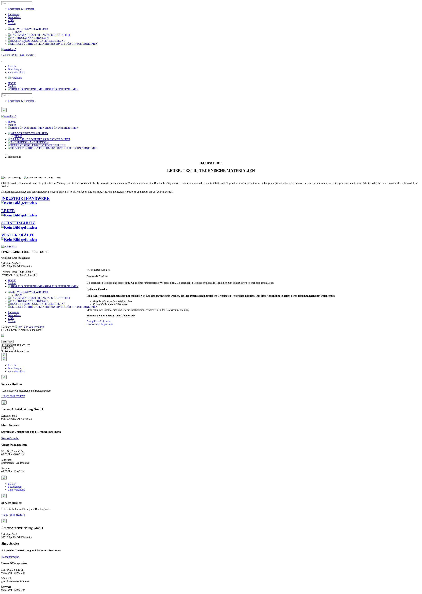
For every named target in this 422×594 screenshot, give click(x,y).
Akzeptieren (93, 321)
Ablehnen (105, 321)
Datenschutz (93, 324)
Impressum (107, 324)
